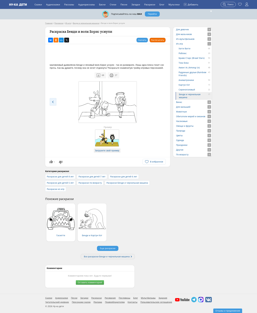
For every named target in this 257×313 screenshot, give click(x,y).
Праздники (181, 145)
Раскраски (149, 4)
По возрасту (182, 154)
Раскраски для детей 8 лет (60, 176)
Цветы (179, 135)
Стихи (113, 4)
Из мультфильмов (185, 39)
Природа (180, 130)
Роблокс (183, 53)
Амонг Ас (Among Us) (189, 67)
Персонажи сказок (81, 302)
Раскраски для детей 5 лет (60, 182)
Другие (179, 149)
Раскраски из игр (55, 189)
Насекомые (182, 121)
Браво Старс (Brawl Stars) (191, 58)
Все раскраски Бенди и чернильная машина (107, 256)
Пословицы (124, 298)
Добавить (191, 4)
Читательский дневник (57, 302)
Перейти (152, 14)
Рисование (110, 298)
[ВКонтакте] (50, 40)
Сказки (38, 4)
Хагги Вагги (184, 48)
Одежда (180, 140)
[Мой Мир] (61, 40)
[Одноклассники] (56, 40)
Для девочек (182, 29)
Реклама (98, 302)
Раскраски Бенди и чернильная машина (127, 182)
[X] (66, 40)
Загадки (135, 4)
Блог (161, 4)
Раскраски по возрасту (90, 182)
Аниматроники (186, 80)
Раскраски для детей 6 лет (123, 176)
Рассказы (69, 4)
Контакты (132, 302)
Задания (163, 298)
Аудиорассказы (86, 4)
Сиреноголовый (187, 89)
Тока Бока (184, 62)
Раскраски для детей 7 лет (92, 176)
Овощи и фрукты (184, 125)
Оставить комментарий (90, 282)
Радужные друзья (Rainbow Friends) (192, 74)
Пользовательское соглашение (156, 302)
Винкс (179, 102)
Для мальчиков (184, 34)
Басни (102, 4)
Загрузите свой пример (107, 150)
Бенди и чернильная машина (189, 96)
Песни (123, 4)
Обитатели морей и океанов (190, 116)
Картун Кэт (184, 84)
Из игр (179, 43)
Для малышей (183, 106)
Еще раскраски (107, 248)
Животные (181, 111)
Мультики (174, 4)
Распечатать (157, 40)
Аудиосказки (53, 4)
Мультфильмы (148, 298)
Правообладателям (115, 302)
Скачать (142, 40)
